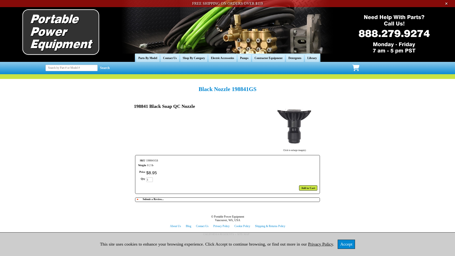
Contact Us (170, 58)
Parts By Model (147, 58)
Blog (188, 226)
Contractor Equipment (268, 58)
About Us (175, 226)
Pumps (244, 58)
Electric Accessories (222, 58)
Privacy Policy (221, 226)
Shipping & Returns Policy (270, 226)
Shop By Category (194, 58)
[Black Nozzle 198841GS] (294, 147)
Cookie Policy (242, 226)
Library (312, 58)
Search (105, 68)
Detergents (294, 58)
